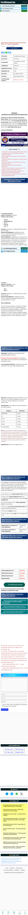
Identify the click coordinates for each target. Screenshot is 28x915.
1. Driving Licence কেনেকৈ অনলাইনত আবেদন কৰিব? (11, 858)
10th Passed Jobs (12, 651)
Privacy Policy (19, 868)
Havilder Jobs (23, 658)
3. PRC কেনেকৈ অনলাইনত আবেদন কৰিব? (8, 863)
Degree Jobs (18, 647)
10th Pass (5, 651)
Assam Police (24, 653)
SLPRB (19, 660)
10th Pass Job (6, 645)
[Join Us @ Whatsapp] (16, 795)
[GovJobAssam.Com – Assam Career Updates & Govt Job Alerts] (8, 2)
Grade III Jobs (16, 658)
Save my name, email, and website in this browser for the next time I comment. (14, 705)
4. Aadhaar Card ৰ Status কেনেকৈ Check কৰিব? (11, 861)
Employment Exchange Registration (10, 358)
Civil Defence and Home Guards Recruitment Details (14, 151)
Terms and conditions (8, 870)
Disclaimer (17, 870)
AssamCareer (4, 647)
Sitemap (23, 870)
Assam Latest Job (14, 48)
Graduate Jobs (19, 752)
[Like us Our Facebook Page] (7, 795)
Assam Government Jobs (7, 653)
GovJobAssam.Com (19, 872)
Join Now (24, 6)
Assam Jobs (21, 645)
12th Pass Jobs (9, 752)
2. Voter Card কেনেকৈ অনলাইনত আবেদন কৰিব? (10, 859)
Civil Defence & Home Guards (8, 655)
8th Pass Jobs (9, 749)
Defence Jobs (11, 647)
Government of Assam (6, 658)
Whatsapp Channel (18, 79)
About (7, 868)
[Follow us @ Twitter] (21, 795)
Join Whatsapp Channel (15, 584)
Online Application (5, 660)
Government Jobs (5, 649)
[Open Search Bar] (24, 2)
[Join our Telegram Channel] (12, 795)
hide (19, 149)
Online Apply (14, 660)
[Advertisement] (14, 26)
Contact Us (12, 868)
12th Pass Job (13, 645)
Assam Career (20, 651)
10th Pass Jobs (19, 749)
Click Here (24, 10)
